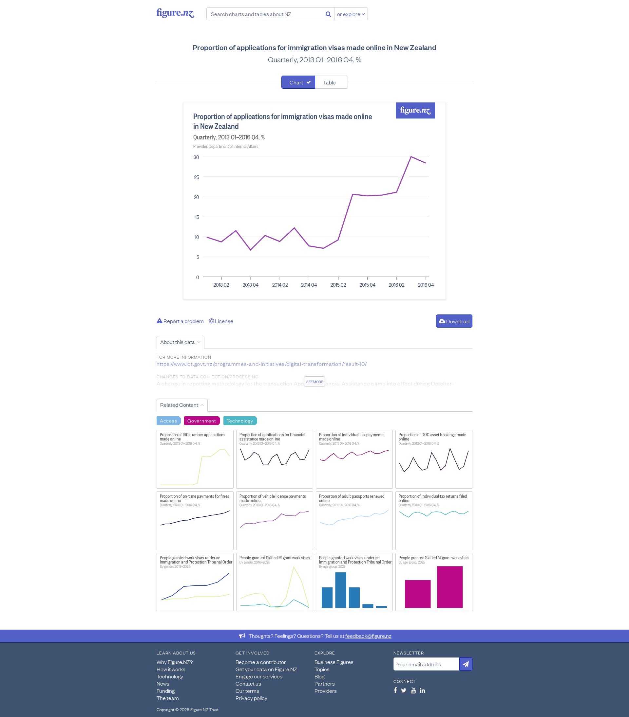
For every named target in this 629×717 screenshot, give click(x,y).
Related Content (179, 404)
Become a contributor (261, 661)
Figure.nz (175, 13)
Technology (240, 420)
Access (168, 420)
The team (168, 697)
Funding (166, 690)
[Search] (328, 13)
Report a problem (183, 320)
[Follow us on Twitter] (404, 690)
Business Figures (333, 661)
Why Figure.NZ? (175, 661)
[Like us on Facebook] (395, 690)
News (163, 683)
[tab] (298, 82)
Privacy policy (251, 697)
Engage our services (259, 676)
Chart (296, 82)
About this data (177, 341)
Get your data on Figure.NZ (266, 668)
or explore (349, 13)
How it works (171, 668)
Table (329, 82)
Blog (319, 676)
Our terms (247, 690)
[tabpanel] (314, 200)
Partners (324, 683)
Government (201, 420)
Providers (325, 690)
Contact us (248, 683)
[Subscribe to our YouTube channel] (413, 690)
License (223, 320)
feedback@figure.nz (368, 635)
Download (457, 321)
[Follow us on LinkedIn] (422, 690)
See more (314, 382)
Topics (322, 668)
